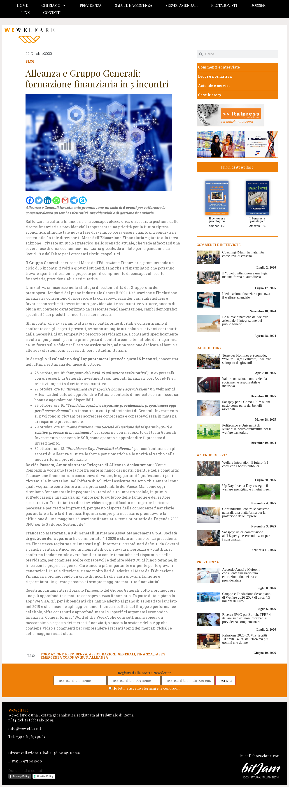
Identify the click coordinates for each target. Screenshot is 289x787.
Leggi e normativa (215, 76)
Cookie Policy (45, 776)
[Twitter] (39, 200)
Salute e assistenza (133, 5)
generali (126, 654)
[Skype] (83, 200)
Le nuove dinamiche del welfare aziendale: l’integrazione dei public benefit (245, 320)
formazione (52, 654)
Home (22, 5)
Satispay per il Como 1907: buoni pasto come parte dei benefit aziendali (246, 405)
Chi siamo (50, 5)
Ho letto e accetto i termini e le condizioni (146, 688)
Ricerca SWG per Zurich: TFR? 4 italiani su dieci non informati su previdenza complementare (246, 618)
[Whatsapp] (56, 200)
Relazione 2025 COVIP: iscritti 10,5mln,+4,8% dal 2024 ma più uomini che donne (245, 638)
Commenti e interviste (219, 67)
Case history (209, 94)
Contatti (52, 12)
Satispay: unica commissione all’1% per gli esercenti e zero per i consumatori (246, 535)
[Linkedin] (47, 200)
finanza (145, 654)
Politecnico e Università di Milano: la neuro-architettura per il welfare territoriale (246, 428)
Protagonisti (224, 5)
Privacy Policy (21, 776)
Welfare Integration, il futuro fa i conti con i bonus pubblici (245, 464)
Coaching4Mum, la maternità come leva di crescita (243, 254)
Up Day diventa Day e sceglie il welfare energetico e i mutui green (246, 487)
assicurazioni (103, 654)
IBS (223, 226)
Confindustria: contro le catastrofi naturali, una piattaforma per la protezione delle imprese (246, 512)
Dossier (257, 5)
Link (25, 12)
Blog (30, 61)
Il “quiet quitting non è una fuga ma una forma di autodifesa (245, 275)
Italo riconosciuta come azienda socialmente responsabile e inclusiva (244, 382)
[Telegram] (74, 200)
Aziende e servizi (214, 85)
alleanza (98, 657)
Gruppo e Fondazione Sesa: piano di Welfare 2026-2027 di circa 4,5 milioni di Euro (246, 597)
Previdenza (90, 5)
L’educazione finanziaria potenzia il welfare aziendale (246, 295)
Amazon (214, 226)
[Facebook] (30, 200)
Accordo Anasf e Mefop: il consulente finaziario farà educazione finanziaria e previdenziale (241, 575)
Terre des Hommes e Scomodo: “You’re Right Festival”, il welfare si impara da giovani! (246, 359)
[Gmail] (65, 200)
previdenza (76, 654)
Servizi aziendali (181, 5)
